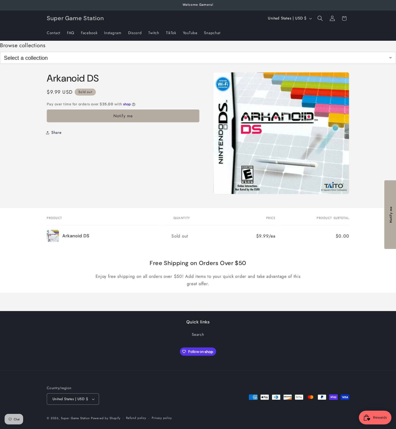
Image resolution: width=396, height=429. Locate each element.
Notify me (123, 116)
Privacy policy (162, 418)
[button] (320, 18)
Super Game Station (75, 418)
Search (198, 334)
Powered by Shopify (106, 418)
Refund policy (136, 418)
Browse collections (23, 45)
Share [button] (56, 132)
